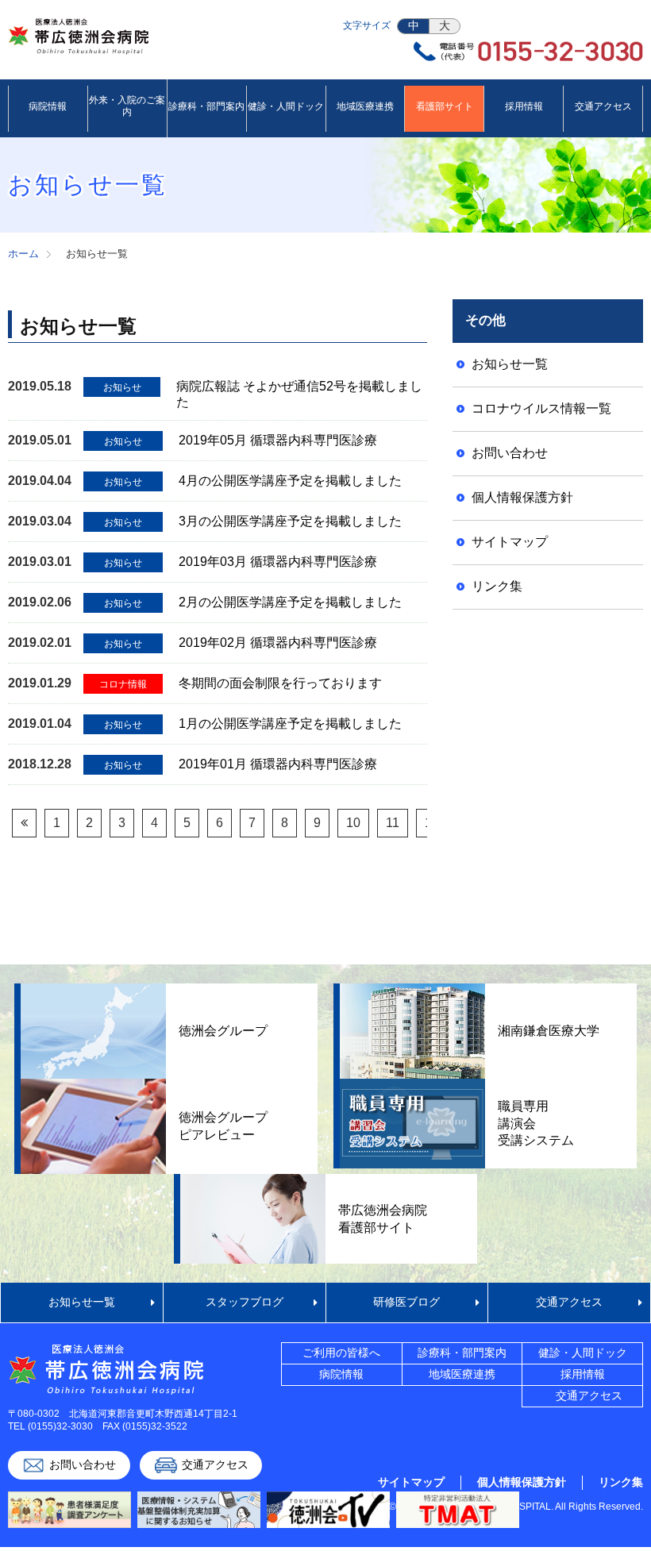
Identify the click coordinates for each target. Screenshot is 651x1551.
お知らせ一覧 (510, 364)
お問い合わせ (510, 453)
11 (392, 822)
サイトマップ (510, 541)
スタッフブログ (244, 1301)
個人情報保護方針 (522, 497)
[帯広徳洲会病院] (79, 42)
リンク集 (497, 586)
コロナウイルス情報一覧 (541, 408)
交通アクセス (569, 1301)
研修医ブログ (406, 1301)
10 (353, 822)
